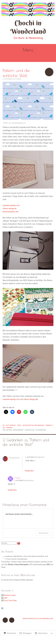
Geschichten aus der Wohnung (33, 425)
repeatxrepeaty (18, 430)
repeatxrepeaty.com (11, 205)
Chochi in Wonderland (28, 27)
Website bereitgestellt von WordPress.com (38, 618)
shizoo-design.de (10, 208)
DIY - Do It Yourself (9, 425)
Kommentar (43, 533)
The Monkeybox (40, 430)
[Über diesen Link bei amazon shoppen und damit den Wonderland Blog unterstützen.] (2, 608)
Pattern (9, 430)
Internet (9, 428)
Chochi (19, 79)
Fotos (19, 425)
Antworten (29, 470)
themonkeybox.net (10, 211)
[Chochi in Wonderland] (28, 9)
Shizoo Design (30, 430)
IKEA (4, 430)
